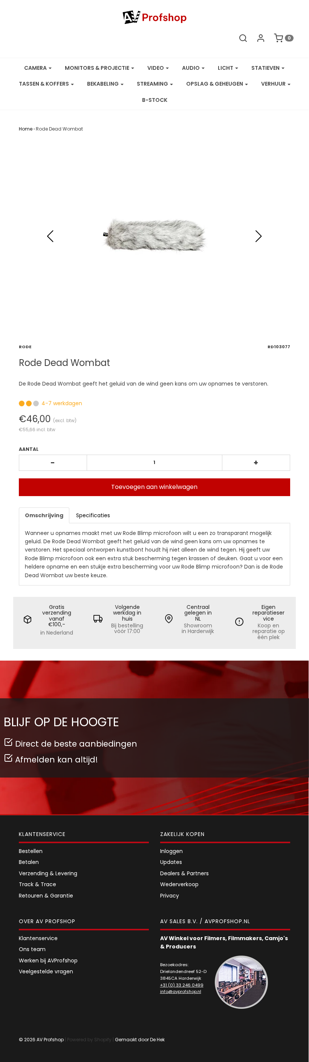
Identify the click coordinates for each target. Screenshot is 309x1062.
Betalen (29, 862)
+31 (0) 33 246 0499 (181, 985)
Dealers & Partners (184, 873)
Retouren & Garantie (46, 895)
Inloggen (171, 851)
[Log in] (260, 38)
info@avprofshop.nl (180, 991)
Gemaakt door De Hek (140, 1039)
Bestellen (31, 851)
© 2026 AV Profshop (41, 1039)
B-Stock (154, 100)
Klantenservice (38, 938)
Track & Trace (37, 884)
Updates (171, 862)
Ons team (32, 949)
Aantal (28, 449)
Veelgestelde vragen (46, 971)
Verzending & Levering (48, 873)
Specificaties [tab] (93, 515)
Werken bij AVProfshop (48, 960)
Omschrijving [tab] (44, 515)
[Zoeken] (243, 38)
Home (25, 129)
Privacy (169, 895)
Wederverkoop (179, 884)
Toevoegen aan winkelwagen (154, 487)
